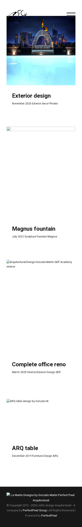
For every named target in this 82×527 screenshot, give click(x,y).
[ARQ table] (41, 418)
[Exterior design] (41, 50)
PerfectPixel (49, 515)
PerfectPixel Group (35, 510)
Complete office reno (39, 364)
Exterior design (31, 96)
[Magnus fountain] (41, 172)
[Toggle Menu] (71, 15)
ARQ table (25, 448)
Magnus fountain (33, 229)
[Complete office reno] (41, 307)
